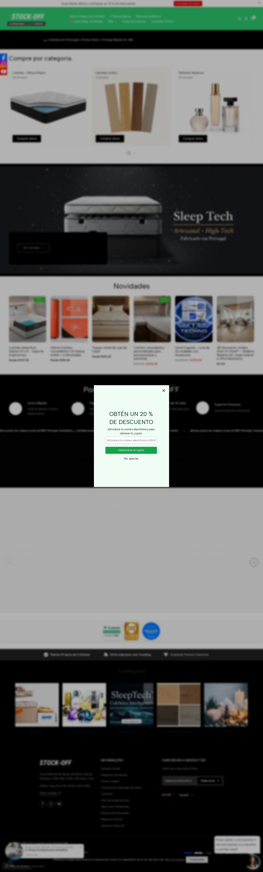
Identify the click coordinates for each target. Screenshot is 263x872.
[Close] (163, 390)
